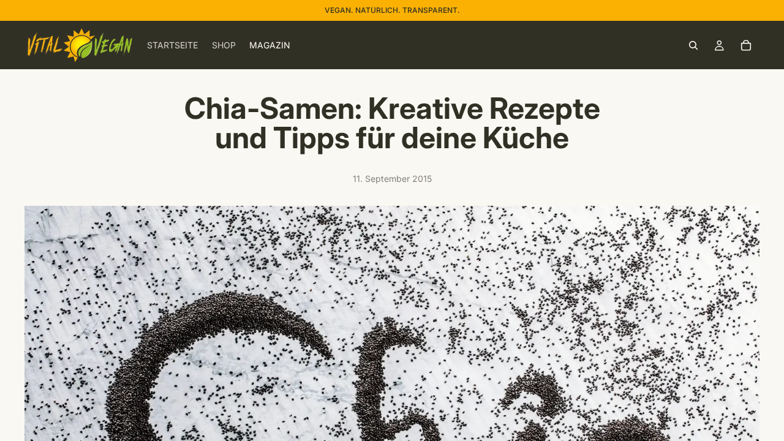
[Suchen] (693, 45)
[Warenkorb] (746, 45)
